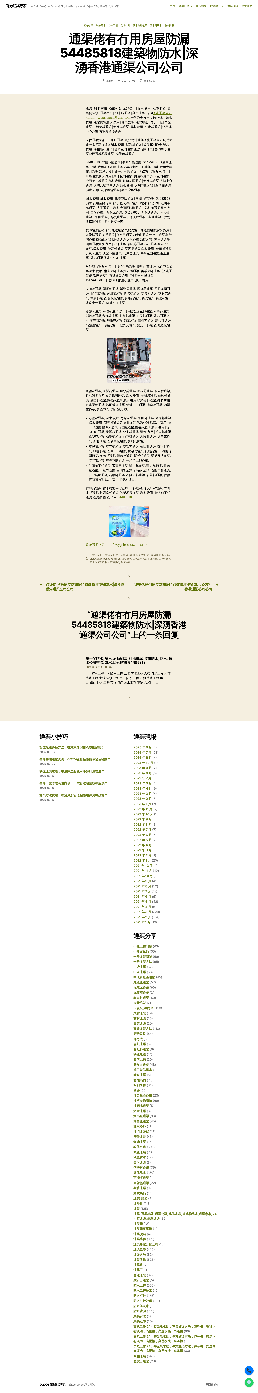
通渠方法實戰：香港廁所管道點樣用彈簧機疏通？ (73, 795)
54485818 (125, 497)
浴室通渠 (139, 1111)
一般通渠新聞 (142, 956)
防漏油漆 (125, 562)
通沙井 (138, 1203)
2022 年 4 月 (142, 845)
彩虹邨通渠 (141, 1049)
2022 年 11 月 (142, 809)
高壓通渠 (139, 1356)
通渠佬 (138, 1224)
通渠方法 (139, 1254)
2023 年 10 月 (143, 763)
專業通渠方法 (142, 1029)
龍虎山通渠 (141, 1361)
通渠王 (138, 1270)
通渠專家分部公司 (145, 1244)
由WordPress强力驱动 (82, 1384)
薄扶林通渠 (141, 1167)
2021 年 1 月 (141, 922)
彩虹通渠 (139, 1044)
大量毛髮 (139, 1003)
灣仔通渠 (139, 1136)
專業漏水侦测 (128, 555)
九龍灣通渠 (141, 992)
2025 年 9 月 (142, 747)
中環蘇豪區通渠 (144, 977)
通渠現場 (232, 6)
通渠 (136, 1208)
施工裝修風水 (154, 555)
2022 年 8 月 (142, 824)
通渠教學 (139, 1249)
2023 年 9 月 (142, 768)
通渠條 (138, 1265)
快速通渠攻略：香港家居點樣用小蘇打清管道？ (71, 771)
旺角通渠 (139, 1075)
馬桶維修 (139, 1321)
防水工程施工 (140, 558)
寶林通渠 (139, 1018)
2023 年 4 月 (142, 788)
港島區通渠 (141, 1121)
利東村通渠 (141, 998)
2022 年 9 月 (142, 819)
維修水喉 (88, 25)
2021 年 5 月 (142, 901)
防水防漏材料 (112, 562)
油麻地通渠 (141, 1106)
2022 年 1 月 (142, 860)
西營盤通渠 (141, 1183)
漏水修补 (94, 558)
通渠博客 (139, 1239)
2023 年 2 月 (142, 799)
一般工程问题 (142, 946)
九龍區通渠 (141, 982)
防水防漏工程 (97, 562)
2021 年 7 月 (142, 891)
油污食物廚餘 (142, 1101)
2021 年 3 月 (142, 912)
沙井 (136, 1090)
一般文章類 (141, 951)
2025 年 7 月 (142, 752)
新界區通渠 (141, 1064)
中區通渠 (139, 972)
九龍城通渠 (141, 987)
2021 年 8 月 (142, 886)
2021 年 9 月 (142, 881)
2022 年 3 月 (142, 850)
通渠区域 (184, 6)
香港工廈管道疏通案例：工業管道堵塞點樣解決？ (73, 783)
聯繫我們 (247, 6)
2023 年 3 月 (142, 794)
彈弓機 (138, 1039)
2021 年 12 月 (142, 866)
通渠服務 (139, 1259)
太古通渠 (139, 1013)
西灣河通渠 (141, 1178)
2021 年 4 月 (142, 907)
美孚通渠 (139, 1162)
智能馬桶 (139, 1080)
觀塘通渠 (139, 1188)
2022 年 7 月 (142, 829)
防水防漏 (169, 25)
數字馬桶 (139, 1059)
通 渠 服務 (140, 1198)
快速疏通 (139, 1054)
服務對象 (201, 6)
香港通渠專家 (16, 6)
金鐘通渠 (139, 1275)
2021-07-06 (128, 80)
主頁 (172, 6)
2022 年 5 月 (142, 840)
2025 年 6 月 (142, 757)
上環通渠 (139, 967)
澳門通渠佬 (141, 1131)
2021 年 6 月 (142, 896)
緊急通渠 (139, 1152)
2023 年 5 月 (142, 783)
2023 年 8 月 (142, 773)
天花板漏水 (96, 555)
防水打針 (125, 25)
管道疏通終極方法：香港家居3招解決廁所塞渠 (71, 747)
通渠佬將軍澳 (142, 1229)
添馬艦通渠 (141, 1116)
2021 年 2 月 (142, 917)
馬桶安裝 (139, 1316)
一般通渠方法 (142, 962)
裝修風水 (101, 25)
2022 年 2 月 (142, 855)
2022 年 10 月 (143, 814)
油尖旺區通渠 (142, 1095)
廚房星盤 (140, 555)
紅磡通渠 (139, 1142)
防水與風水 (156, 25)
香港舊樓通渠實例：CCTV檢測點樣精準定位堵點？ (74, 759)
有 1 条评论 (149, 80)
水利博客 (139, 1085)
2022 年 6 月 (142, 835)
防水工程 (113, 25)
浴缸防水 (166, 555)
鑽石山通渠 (141, 1280)
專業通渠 (139, 1023)
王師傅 (109, 80)
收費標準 (215, 6)
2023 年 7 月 (142, 778)
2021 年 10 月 (143, 876)
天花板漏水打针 (111, 555)
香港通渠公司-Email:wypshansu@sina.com (117, 545)
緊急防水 (116, 558)
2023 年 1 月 (142, 804)
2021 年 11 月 (142, 871)
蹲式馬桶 (139, 1193)
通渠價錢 (139, 1234)
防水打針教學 (140, 25)
